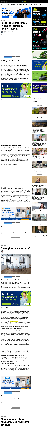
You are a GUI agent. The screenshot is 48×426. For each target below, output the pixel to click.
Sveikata (35, 4)
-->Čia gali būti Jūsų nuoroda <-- (36, 102)
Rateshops (33, 100)
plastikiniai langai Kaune (14, 152)
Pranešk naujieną (32, 1)
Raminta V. (6, 32)
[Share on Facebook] (8, 56)
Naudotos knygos (34, 101)
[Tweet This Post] (8, 57)
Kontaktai (41, 1)
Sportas (39, 4)
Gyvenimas (28, 4)
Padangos (33, 100)
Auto (32, 4)
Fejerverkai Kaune (34, 102)
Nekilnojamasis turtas (21, 4)
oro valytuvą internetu (14, 320)
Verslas (8, 4)
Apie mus (37, 1)
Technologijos (13, 4)
